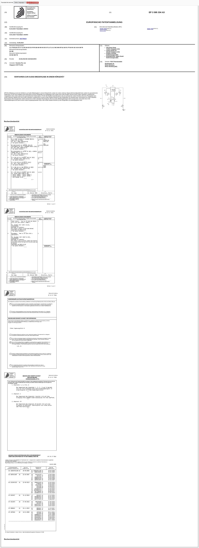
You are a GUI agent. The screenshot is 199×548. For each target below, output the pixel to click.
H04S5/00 (103, 30)
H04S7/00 (150, 29)
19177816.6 (23, 38)
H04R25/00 (103, 29)
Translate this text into (7, 2)
